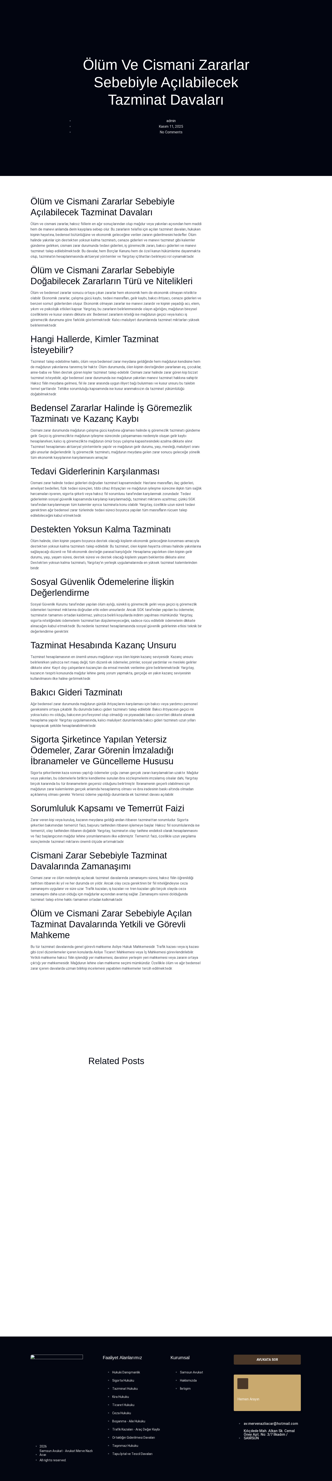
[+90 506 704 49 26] (242, 1383)
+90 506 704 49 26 (254, 1393)
